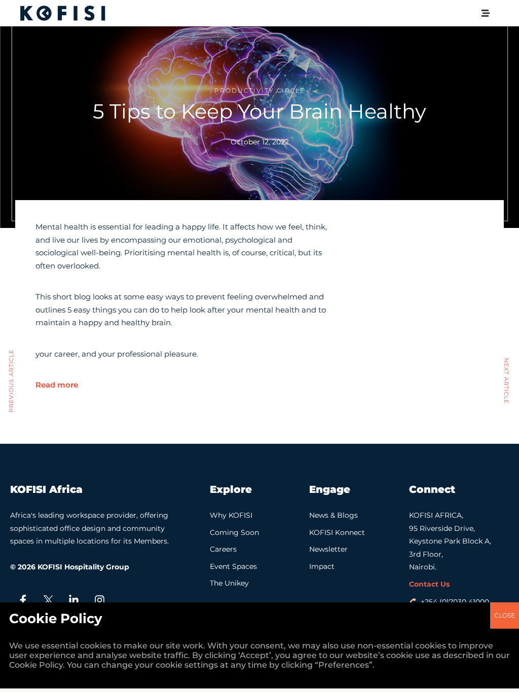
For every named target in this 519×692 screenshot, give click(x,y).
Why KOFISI (231, 515)
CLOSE (504, 615)
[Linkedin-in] (74, 600)
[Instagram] (99, 600)
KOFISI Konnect (337, 532)
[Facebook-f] (22, 600)
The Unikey (229, 583)
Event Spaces (233, 566)
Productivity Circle (259, 90)
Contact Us (429, 584)
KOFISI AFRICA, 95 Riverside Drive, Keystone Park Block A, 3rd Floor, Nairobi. (450, 541)
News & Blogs (333, 515)
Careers (223, 549)
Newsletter (328, 549)
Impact (322, 566)
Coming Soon (234, 532)
